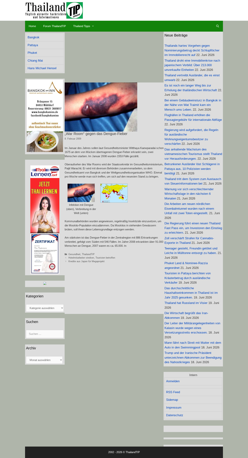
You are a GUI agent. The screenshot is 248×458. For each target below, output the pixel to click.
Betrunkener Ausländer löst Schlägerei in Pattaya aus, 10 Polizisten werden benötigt (192, 168)
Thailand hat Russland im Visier (186, 303)
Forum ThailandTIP (54, 26)
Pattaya (33, 45)
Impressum (173, 407)
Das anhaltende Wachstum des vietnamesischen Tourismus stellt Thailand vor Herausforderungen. (193, 154)
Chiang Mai (35, 60)
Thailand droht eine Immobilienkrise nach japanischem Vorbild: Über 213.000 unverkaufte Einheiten (192, 65)
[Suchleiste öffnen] (217, 26)
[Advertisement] (114, 57)
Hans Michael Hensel (42, 68)
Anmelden (173, 381)
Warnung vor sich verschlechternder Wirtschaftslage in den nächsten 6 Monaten (189, 193)
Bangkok (33, 37)
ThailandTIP (88, 254)
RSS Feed (173, 392)
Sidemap (172, 399)
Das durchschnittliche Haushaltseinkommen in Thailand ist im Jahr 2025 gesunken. (191, 292)
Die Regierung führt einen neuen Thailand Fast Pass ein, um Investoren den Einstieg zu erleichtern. (193, 228)
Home (32, 26)
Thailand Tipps (81, 26)
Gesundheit (74, 254)
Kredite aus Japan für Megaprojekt (86, 261)
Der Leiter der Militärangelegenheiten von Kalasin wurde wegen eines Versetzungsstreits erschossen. (192, 328)
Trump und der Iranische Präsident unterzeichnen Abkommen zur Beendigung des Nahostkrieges (192, 357)
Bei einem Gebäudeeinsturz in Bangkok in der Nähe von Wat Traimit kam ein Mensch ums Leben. (192, 105)
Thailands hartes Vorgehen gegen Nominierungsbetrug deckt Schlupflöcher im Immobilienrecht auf (191, 50)
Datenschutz (174, 415)
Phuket (32, 53)
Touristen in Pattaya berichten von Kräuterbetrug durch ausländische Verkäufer (187, 278)
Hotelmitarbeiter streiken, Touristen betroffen (91, 257)
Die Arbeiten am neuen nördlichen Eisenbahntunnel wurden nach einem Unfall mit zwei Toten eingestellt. (189, 208)
